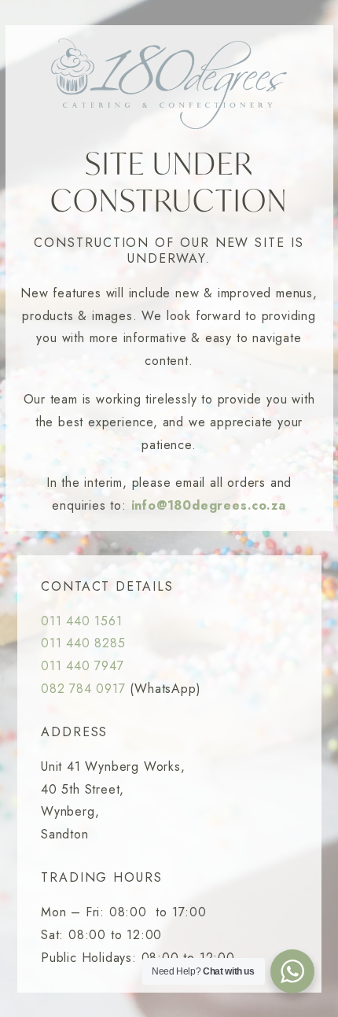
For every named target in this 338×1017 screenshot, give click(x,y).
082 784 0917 (83, 689)
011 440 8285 (83, 643)
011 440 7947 (82, 666)
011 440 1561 (82, 621)
